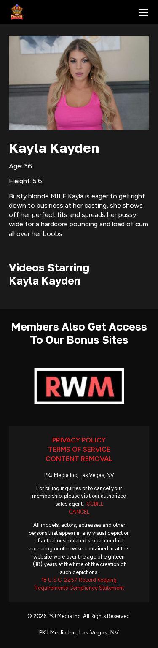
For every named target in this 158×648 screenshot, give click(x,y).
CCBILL (94, 504)
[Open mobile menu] (143, 12)
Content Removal (79, 459)
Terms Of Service (79, 449)
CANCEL (79, 512)
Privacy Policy (79, 440)
